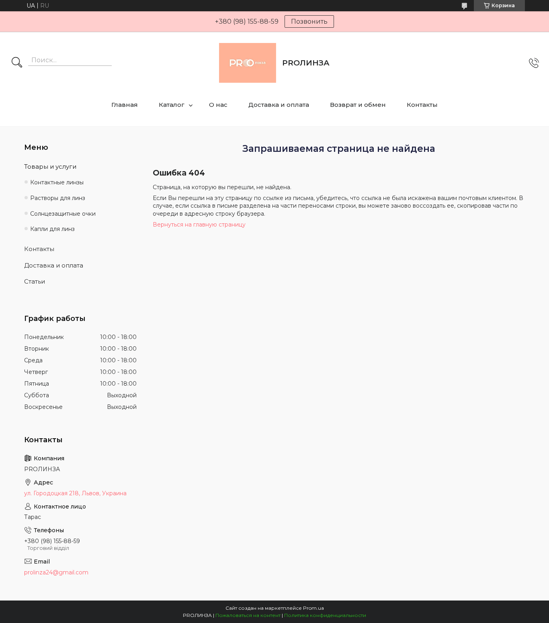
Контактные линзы (57, 182)
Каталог (171, 104)
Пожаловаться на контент (248, 615)
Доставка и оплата (278, 104)
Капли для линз (52, 229)
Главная (124, 104)
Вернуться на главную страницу (199, 224)
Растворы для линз (57, 198)
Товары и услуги (50, 166)
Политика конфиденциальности (325, 615)
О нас (218, 104)
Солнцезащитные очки (63, 213)
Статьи (34, 281)
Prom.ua (313, 608)
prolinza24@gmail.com (56, 572)
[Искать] (17, 63)
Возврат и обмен (358, 104)
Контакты (422, 104)
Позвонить (309, 21)
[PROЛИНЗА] (247, 63)
